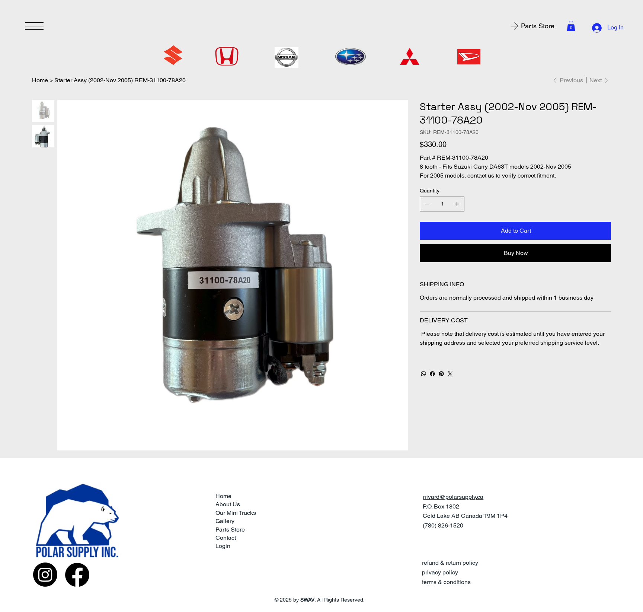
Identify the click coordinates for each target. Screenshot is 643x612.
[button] (571, 26)
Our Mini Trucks (235, 512)
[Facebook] (432, 373)
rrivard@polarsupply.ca (453, 496)
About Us (227, 504)
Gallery (224, 521)
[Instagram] (45, 574)
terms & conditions (446, 582)
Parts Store (230, 529)
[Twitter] (450, 373)
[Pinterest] (441, 373)
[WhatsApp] (423, 373)
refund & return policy (450, 562)
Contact (225, 537)
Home (223, 496)
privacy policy (440, 572)
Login (222, 545)
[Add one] (457, 204)
